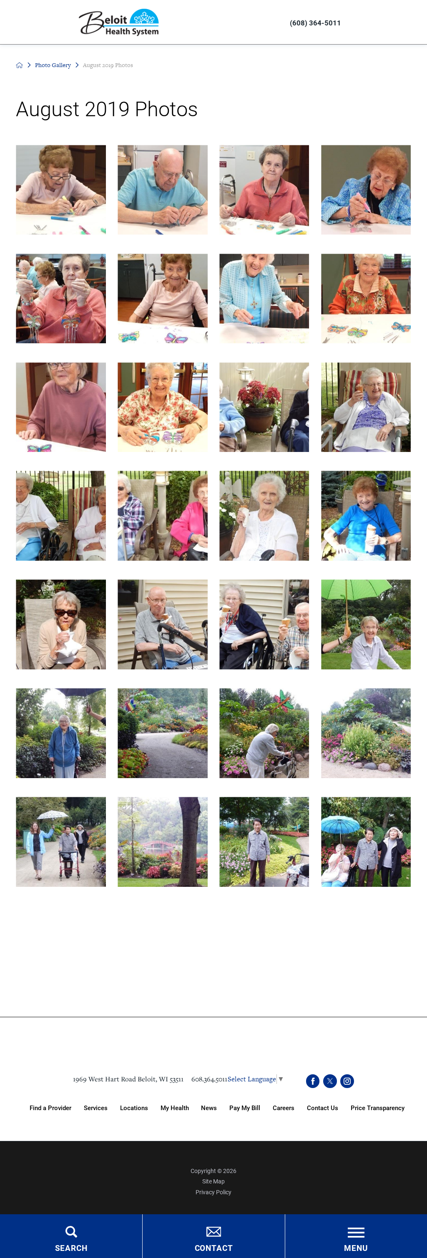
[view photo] (61, 190)
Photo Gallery (53, 65)
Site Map (213, 1181)
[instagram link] (347, 1081)
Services (96, 1107)
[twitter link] (330, 1081)
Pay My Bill (244, 1107)
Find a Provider (50, 1107)
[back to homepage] (19, 65)
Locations (134, 1107)
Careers (283, 1107)
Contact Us (322, 1107)
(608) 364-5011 (315, 22)
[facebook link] (313, 1081)
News (209, 1107)
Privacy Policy (213, 1192)
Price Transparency (377, 1107)
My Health (175, 1107)
